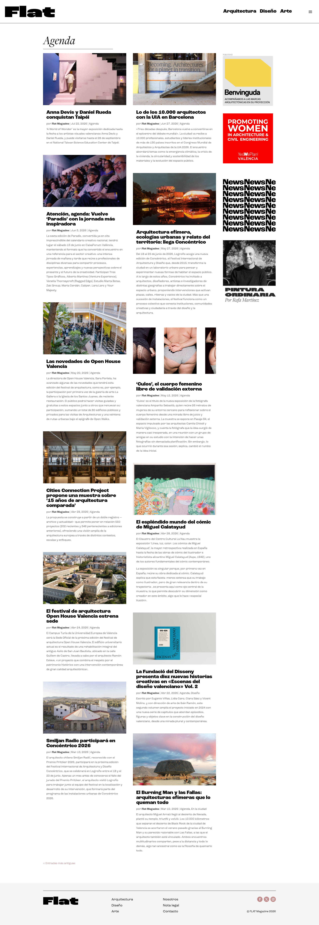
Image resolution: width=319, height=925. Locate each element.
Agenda (94, 124)
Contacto (170, 911)
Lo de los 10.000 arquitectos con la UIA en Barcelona (171, 115)
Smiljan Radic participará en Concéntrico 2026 (80, 743)
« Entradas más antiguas (59, 863)
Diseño (268, 12)
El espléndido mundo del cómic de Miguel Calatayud (173, 525)
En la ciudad (199, 809)
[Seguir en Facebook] (260, 899)
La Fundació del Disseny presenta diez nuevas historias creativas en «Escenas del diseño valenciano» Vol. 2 (174, 679)
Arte (286, 12)
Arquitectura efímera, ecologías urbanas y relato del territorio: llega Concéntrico (173, 237)
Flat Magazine (60, 124)
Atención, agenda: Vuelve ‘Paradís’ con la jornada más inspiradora (80, 219)
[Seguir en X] (266, 899)
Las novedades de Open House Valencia (83, 364)
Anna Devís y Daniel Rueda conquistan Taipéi (78, 115)
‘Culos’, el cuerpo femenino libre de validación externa (169, 387)
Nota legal (171, 905)
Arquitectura (239, 12)
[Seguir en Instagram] (273, 899)
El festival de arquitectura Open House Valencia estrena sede (82, 616)
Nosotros (170, 899)
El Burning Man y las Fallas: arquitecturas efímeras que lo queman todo (173, 797)
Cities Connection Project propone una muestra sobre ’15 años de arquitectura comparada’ (81, 498)
